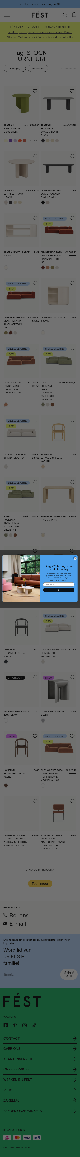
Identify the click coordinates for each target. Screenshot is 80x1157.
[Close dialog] (74, 557)
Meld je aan (59, 590)
